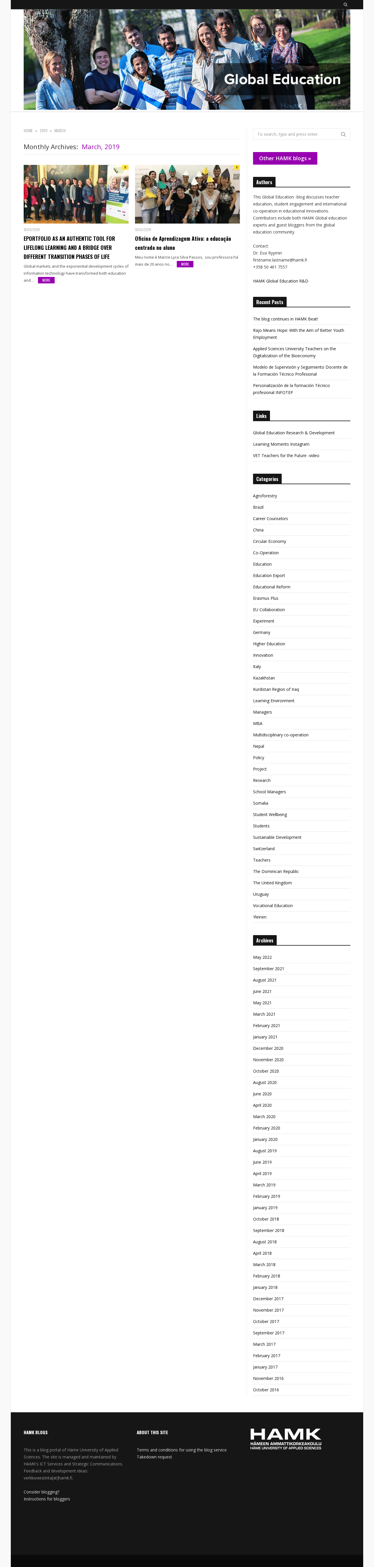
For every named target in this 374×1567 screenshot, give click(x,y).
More (46, 280)
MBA (257, 723)
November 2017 (268, 1310)
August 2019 (265, 1150)
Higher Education (269, 643)
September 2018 (268, 1230)
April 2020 (262, 1105)
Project (260, 769)
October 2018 (266, 1219)
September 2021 (268, 968)
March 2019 (264, 1185)
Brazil (258, 507)
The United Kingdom (272, 883)
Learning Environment (274, 700)
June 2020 (262, 1094)
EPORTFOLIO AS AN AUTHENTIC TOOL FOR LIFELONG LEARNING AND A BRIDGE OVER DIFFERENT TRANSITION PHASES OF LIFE (69, 247)
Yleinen (259, 917)
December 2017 (268, 1298)
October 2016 (266, 1389)
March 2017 (264, 1344)
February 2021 (266, 1025)
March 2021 (264, 1014)
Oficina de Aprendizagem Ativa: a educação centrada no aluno (183, 243)
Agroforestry (265, 495)
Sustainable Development (277, 837)
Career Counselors (270, 518)
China (258, 530)
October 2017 (266, 1321)
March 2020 (264, 1116)
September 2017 (268, 1333)
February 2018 (266, 1276)
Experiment (263, 621)
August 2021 (265, 980)
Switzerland (264, 848)
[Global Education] (187, 60)
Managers (262, 712)
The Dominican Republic (276, 871)
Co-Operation (266, 552)
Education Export (269, 575)
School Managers (269, 791)
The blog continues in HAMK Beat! (285, 319)
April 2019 (262, 1173)
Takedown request (154, 1457)
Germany (261, 632)
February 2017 (266, 1355)
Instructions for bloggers (47, 1499)
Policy (258, 757)
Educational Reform (271, 587)
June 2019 (262, 1162)
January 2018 (265, 1287)
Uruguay (261, 894)
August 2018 (265, 1241)
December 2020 (268, 1048)
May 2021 (262, 1002)
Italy (257, 666)
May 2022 (262, 957)
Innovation (263, 655)
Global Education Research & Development (294, 432)
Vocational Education (273, 905)
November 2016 (268, 1378)
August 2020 (265, 1082)
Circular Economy (269, 541)
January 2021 (265, 1037)
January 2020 (265, 1139)
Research (262, 780)
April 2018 (262, 1253)
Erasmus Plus (265, 598)
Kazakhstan (264, 678)
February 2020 (266, 1128)
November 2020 (268, 1059)
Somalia (260, 803)
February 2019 (266, 1196)
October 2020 (266, 1071)
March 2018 (264, 1264)
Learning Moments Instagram (281, 444)
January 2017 (265, 1367)
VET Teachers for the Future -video (286, 455)
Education (262, 564)
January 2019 (265, 1207)
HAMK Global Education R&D (280, 281)
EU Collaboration (269, 609)
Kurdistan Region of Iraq (276, 689)
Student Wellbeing (270, 814)
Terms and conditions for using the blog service (182, 1450)
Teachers (262, 860)
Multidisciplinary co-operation (281, 735)
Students (261, 826)
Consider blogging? (41, 1492)
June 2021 (262, 991)
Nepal (258, 746)
